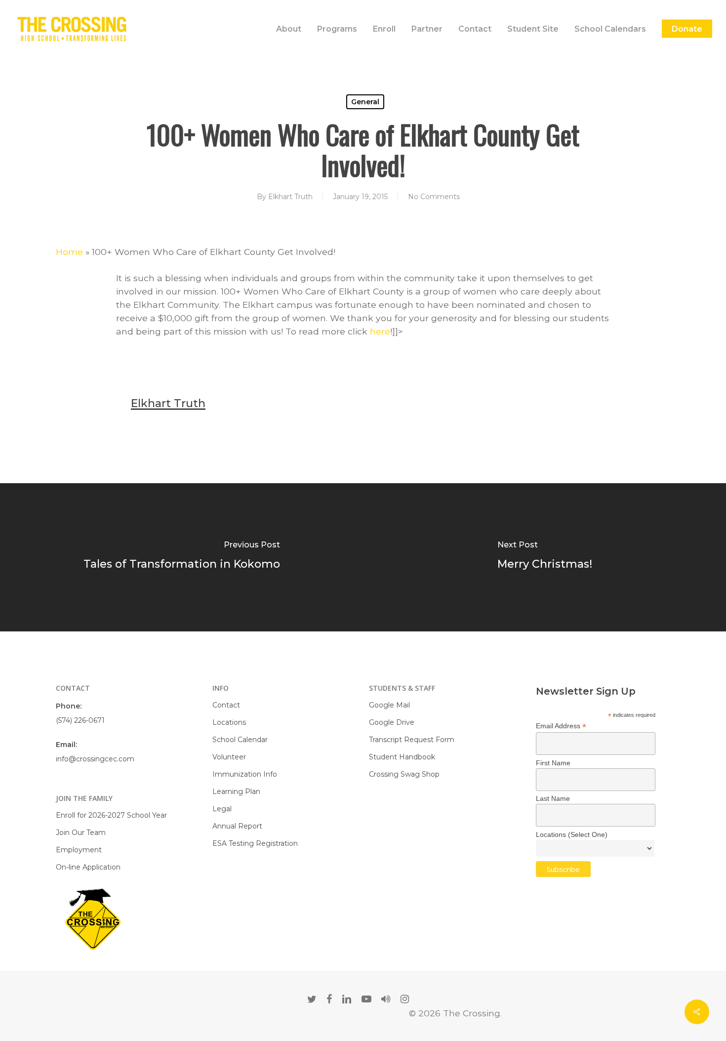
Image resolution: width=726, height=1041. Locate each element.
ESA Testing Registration (255, 843)
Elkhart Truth (290, 196)
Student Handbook (402, 756)
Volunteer (229, 756)
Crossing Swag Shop (404, 774)
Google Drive (391, 722)
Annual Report (237, 826)
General (365, 101)
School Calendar (240, 739)
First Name (553, 763)
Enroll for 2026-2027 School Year (111, 815)
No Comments (434, 196)
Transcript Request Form (411, 739)
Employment (79, 849)
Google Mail (389, 705)
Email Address (561, 726)
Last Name (553, 798)
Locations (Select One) (571, 834)
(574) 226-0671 (80, 720)
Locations (229, 722)
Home (69, 252)
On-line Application (88, 867)
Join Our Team (81, 832)
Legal (222, 808)
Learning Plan (236, 791)
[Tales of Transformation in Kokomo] (181, 557)
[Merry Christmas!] (544, 557)
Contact (226, 705)
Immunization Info (244, 774)
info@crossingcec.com (95, 758)
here (380, 331)
